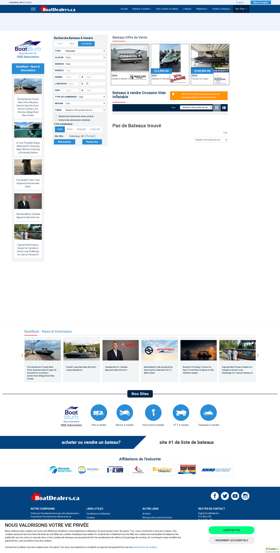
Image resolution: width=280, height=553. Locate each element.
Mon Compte (261, 2)
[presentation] (22, 355)
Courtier (95, 129)
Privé (70, 129)
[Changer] (20, 2)
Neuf (72, 44)
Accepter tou (231, 530)
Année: (59, 77)
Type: (58, 51)
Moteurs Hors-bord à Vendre (157, 517)
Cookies (91, 517)
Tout (60, 44)
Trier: (58, 110)
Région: (59, 103)
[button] (272, 550)
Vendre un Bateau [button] (220, 9)
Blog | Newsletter (28, 55)
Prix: (57, 90)
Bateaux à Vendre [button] (141, 9)
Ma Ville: (59, 136)
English (240, 2)
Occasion (86, 44)
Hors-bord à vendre (153, 425)
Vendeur (81, 129)
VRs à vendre (98, 425)
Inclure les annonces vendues (73, 120)
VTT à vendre (181, 425)
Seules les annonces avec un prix (75, 116)
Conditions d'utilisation (98, 513)
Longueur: (61, 83)
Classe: (59, 57)
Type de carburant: (66, 97)
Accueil (124, 9)
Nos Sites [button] (240, 9)
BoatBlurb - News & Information (48, 331)
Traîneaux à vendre (208, 425)
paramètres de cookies (145, 547)
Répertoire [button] (201, 9)
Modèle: (59, 70)
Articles (146, 513)
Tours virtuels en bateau (167, 9)
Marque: (59, 64)
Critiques (187, 9)
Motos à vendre (125, 425)
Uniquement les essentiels (231, 540)
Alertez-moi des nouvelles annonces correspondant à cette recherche (200, 96)
